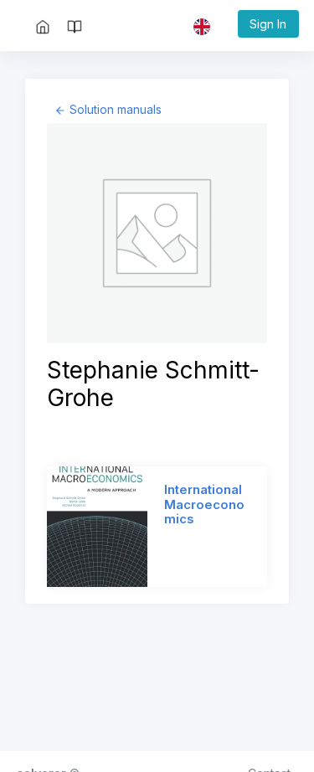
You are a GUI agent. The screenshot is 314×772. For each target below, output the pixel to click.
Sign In (268, 24)
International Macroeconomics (204, 505)
